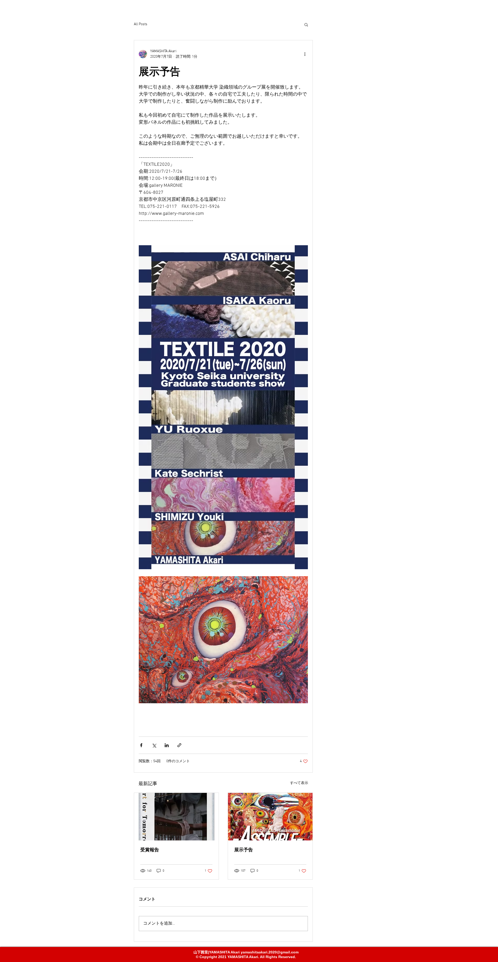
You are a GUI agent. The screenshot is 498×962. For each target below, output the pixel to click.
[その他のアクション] (305, 54)
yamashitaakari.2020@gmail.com (270, 952)
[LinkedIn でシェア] (166, 745)
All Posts (140, 24)
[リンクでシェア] (179, 745)
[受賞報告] (176, 816)
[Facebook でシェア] (141, 745)
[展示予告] (270, 816)
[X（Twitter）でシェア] (153, 745)
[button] (306, 24)
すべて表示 (299, 783)
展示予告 (243, 849)
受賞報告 (149, 849)
